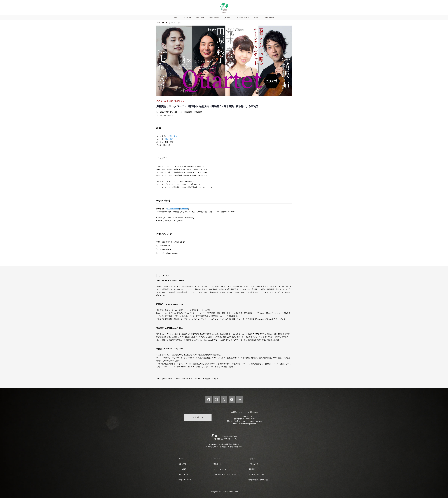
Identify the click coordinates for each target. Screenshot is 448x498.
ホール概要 (200, 18)
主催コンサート (214, 18)
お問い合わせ (269, 18)
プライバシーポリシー (256, 474)
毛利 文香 (172, 136)
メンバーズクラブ (243, 18)
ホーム (176, 18)
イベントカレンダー (162, 23)
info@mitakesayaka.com (247, 424)
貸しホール (228, 18)
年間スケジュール (184, 480)
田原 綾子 (169, 139)
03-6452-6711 (247, 416)
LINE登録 (184, 209)
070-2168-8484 (256, 421)
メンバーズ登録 (173, 209)
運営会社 (251, 469)
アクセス (257, 18)
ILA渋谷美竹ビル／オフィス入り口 (226, 474)
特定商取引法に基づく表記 (258, 480)
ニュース (217, 459)
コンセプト (187, 18)
